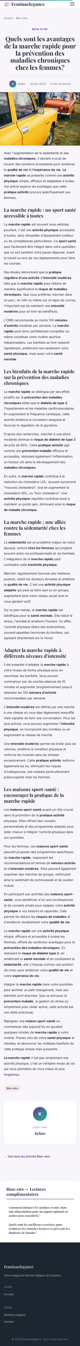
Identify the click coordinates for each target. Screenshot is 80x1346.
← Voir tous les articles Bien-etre (27, 1156)
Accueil (8, 18)
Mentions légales (14, 1314)
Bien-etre (22, 18)
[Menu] (72, 4)
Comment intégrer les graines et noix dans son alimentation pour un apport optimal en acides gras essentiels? (38, 1211)
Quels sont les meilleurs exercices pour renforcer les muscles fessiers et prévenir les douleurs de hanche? (39, 1229)
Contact (9, 1321)
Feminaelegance (24, 4)
